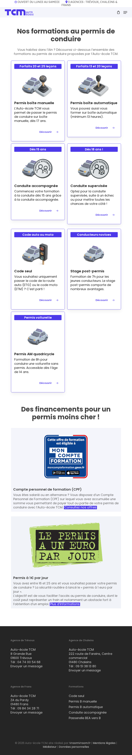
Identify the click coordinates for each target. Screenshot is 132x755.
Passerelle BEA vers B (85, 718)
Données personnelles (74, 747)
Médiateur (50, 747)
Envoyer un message (26, 666)
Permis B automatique (86, 707)
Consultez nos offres (80, 507)
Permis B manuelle (83, 701)
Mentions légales (104, 743)
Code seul (76, 696)
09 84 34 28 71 (28, 708)
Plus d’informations (65, 604)
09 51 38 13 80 (86, 666)
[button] (125, 12)
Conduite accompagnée (88, 712)
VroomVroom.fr (80, 743)
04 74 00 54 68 (28, 662)
